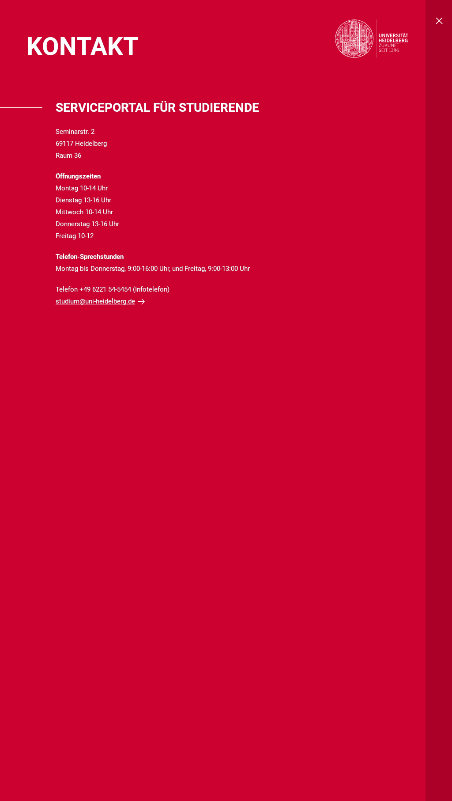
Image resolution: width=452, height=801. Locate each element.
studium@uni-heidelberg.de (95, 301)
